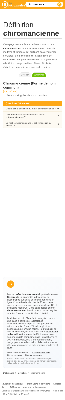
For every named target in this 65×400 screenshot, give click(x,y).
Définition (22, 373)
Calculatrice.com (33, 355)
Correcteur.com (15, 355)
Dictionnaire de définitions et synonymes (31, 391)
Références (15, 387)
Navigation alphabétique (12, 384)
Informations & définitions (38, 384)
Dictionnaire (8, 373)
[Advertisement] (32, 168)
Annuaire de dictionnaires (34, 387)
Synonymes (39, 75)
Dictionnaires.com (41, 352)
